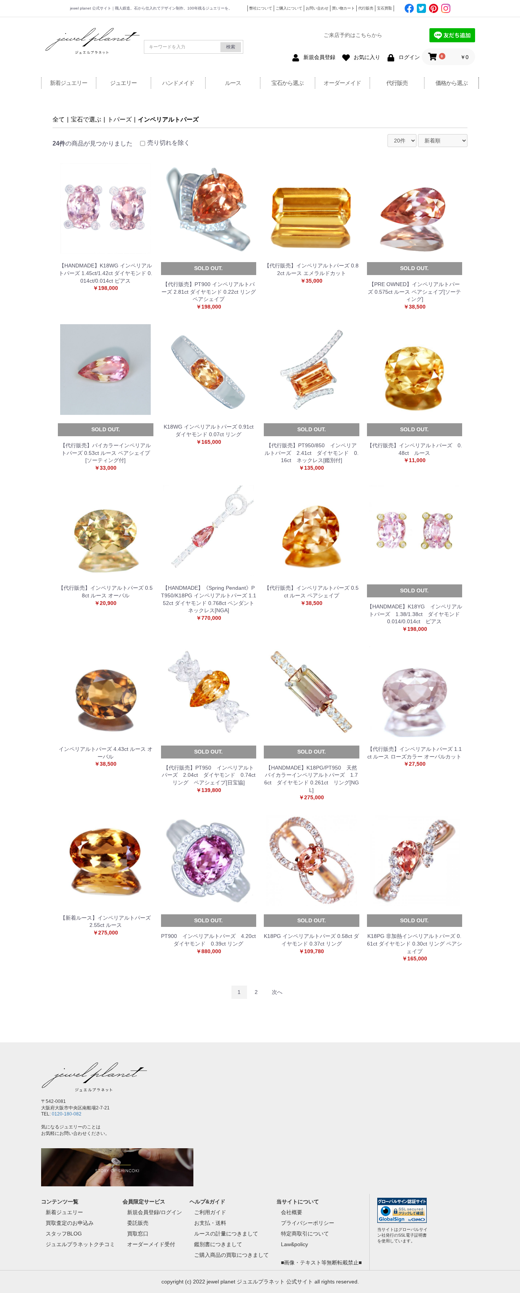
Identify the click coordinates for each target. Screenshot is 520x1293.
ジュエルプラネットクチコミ (80, 1244)
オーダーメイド (342, 83)
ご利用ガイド (210, 1212)
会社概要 (291, 1212)
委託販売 (137, 1223)
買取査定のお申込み (70, 1223)
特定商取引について (305, 1234)
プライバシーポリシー (307, 1223)
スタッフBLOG (64, 1234)
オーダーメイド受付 (151, 1244)
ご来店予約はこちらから (353, 35)
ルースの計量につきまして (226, 1234)
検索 (230, 47)
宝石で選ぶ (86, 119)
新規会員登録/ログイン (154, 1212)
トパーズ (119, 119)
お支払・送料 (210, 1223)
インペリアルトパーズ (168, 119)
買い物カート (343, 8)
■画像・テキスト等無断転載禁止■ (321, 1262)
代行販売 (365, 8)
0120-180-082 (66, 1114)
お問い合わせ (317, 8)
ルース (233, 83)
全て (59, 119)
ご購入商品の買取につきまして (231, 1255)
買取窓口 (137, 1234)
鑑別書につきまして (218, 1244)
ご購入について (289, 8)
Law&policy (294, 1244)
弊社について (260, 8)
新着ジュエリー (68, 83)
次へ (277, 992)
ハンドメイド (178, 83)
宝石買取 (384, 8)
